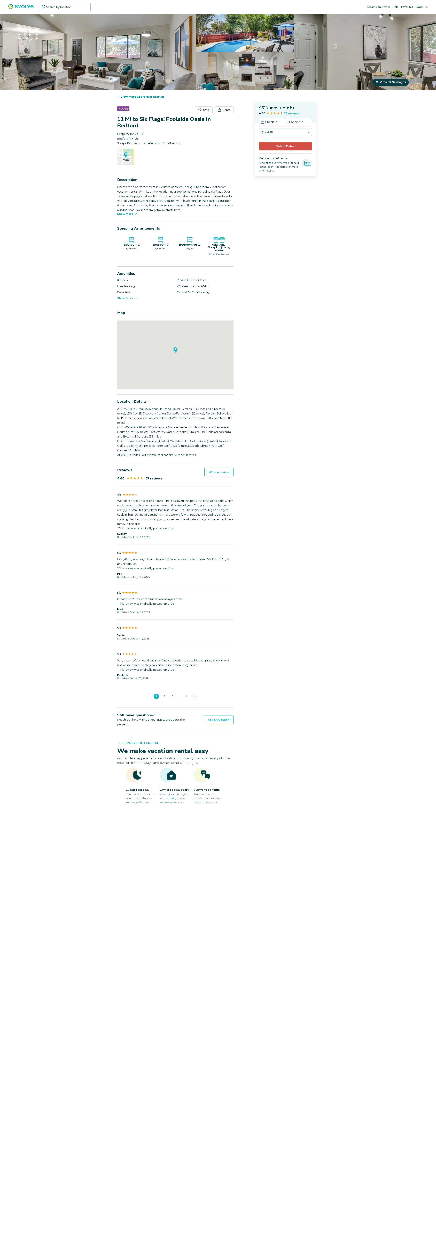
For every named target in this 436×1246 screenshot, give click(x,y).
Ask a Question (218, 720)
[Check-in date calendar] (262, 122)
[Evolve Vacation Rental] (21, 8)
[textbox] (65, 7)
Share (227, 110)
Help (396, 7)
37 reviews (291, 113)
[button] (285, 132)
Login (419, 7)
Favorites (407, 7)
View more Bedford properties (143, 96)
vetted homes (140, 802)
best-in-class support (207, 802)
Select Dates (285, 146)
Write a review (219, 472)
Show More (125, 213)
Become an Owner (378, 7)
